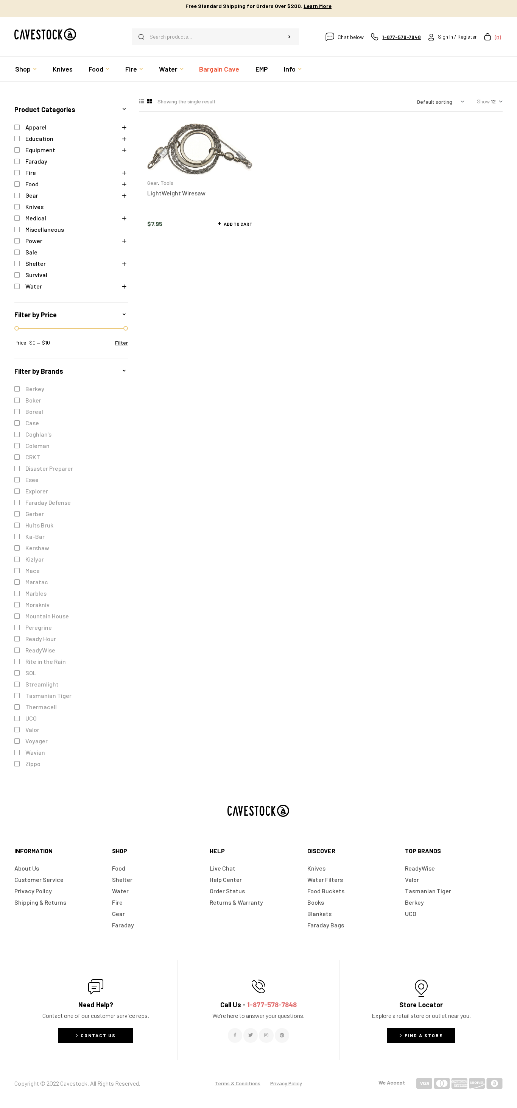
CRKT (32, 456)
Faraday (36, 161)
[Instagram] (266, 1035)
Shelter (35, 263)
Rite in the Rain (45, 661)
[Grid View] (149, 101)
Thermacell (41, 706)
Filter (121, 342)
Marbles (36, 593)
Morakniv (37, 604)
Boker (33, 400)
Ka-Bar (35, 536)
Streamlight (42, 684)
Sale (31, 252)
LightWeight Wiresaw (176, 193)
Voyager (36, 740)
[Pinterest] (282, 1035)
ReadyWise (40, 650)
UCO (31, 718)
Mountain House (47, 616)
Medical (35, 218)
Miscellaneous (44, 229)
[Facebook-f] (235, 1035)
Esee (32, 479)
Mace (32, 570)
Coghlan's (38, 434)
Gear (152, 182)
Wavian (35, 752)
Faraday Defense (48, 502)
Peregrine (38, 627)
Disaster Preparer (49, 468)
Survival (36, 274)
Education (39, 138)
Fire (30, 172)
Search (289, 36)
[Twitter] (250, 1035)
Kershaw (37, 547)
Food (32, 183)
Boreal (34, 411)
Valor (32, 729)
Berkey (34, 388)
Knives (34, 206)
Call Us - (258, 1004)
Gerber (34, 513)
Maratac (36, 581)
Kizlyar (34, 559)
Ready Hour (40, 638)
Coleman (37, 445)
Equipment (40, 149)
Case (32, 422)
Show (483, 101)
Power (33, 240)
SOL (30, 672)
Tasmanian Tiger (48, 695)
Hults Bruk (39, 525)
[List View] (141, 101)
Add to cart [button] (238, 223)
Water (33, 286)
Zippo (32, 763)
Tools (166, 182)
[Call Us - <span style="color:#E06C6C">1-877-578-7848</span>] (258, 986)
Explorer (36, 491)
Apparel (36, 127)
